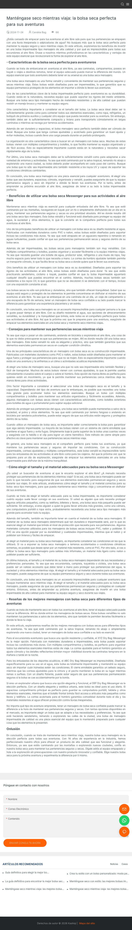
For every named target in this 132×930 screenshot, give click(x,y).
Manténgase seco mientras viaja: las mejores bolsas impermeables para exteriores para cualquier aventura (35, 888)
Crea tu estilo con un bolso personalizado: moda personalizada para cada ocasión (99, 873)
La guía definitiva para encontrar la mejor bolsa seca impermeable (35, 881)
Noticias (114, 864)
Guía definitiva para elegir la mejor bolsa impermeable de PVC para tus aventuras (27, 872)
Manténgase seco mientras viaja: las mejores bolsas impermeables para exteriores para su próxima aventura (99, 888)
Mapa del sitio (87, 923)
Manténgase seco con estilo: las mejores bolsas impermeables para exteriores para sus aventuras (99, 881)
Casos (125, 864)
